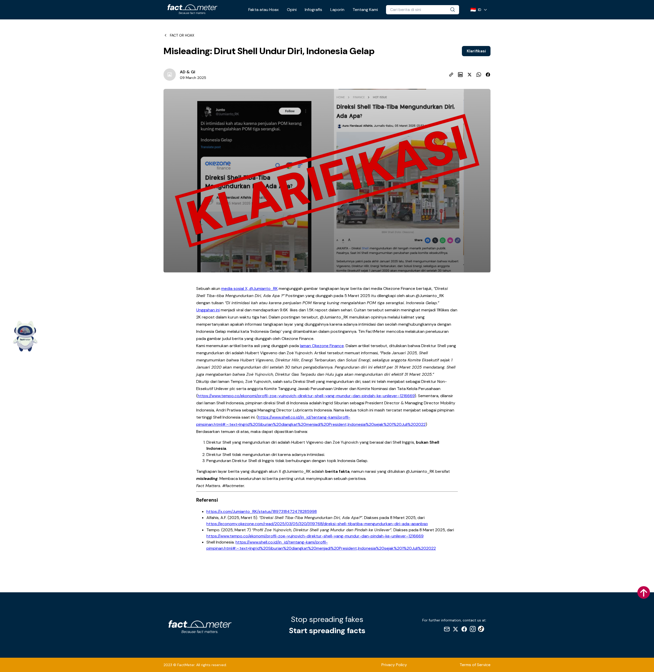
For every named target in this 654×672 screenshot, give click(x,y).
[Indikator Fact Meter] (25, 336)
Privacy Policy (394, 664)
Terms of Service (475, 664)
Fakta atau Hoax (263, 9)
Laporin (337, 9)
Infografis (313, 9)
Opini (292, 9)
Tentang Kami (365, 9)
